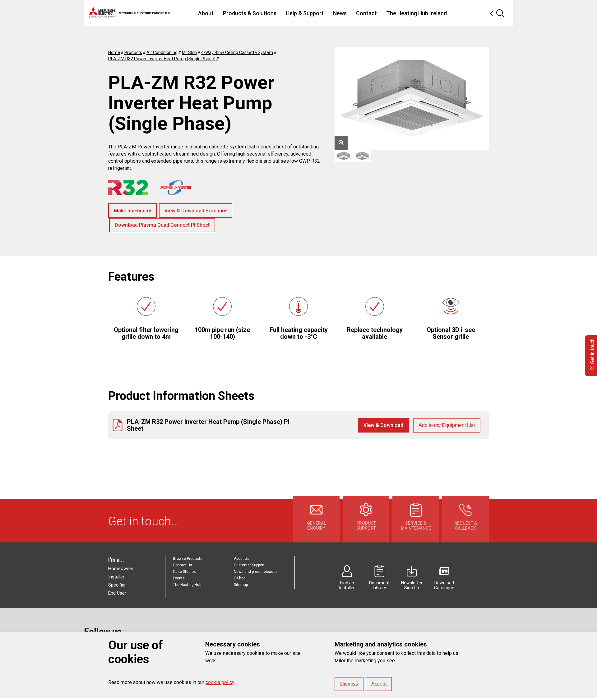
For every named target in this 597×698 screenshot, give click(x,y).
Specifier (117, 585)
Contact (366, 13)
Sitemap (241, 584)
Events (179, 578)
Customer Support (249, 565)
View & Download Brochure (195, 211)
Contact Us (182, 565)
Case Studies (184, 571)
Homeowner (120, 568)
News (340, 13)
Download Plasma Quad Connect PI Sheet (162, 225)
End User (117, 593)
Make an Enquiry (132, 211)
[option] (412, 98)
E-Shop (239, 578)
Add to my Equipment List (447, 425)
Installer (116, 577)
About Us (241, 558)
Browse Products (187, 558)
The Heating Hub (187, 584)
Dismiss (349, 684)
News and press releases (256, 571)
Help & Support (305, 13)
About (206, 13)
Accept (378, 684)
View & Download (383, 425)
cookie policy (220, 682)
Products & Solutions (249, 13)
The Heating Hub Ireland (416, 13)
